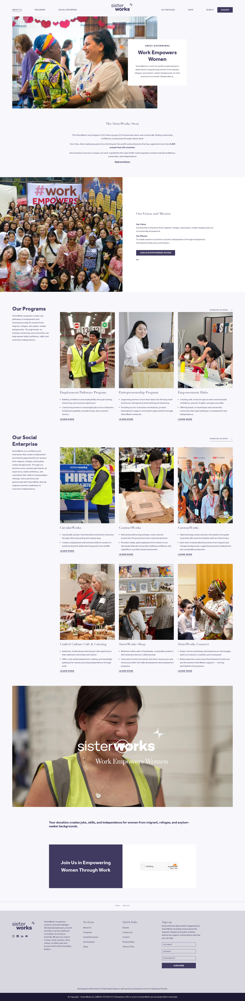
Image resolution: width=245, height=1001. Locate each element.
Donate (125, 927)
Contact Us (127, 932)
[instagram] (13, 936)
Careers (126, 937)
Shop (85, 946)
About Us (87, 927)
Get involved (89, 942)
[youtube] (26, 936)
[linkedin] (22, 936)
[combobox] (221, 310)
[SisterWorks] (24, 925)
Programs (87, 932)
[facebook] (18, 936)
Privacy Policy (128, 942)
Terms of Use (128, 946)
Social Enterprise (90, 937)
